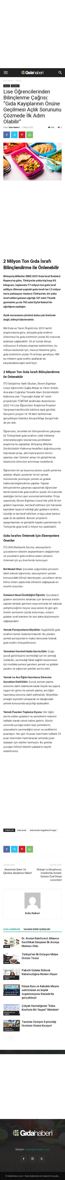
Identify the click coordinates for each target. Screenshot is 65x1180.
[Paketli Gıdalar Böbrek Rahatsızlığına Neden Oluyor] (11, 974)
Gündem (15, 86)
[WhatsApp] (29, 134)
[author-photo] (32, 908)
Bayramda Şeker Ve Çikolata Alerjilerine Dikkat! (17, 871)
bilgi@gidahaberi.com (37, 1149)
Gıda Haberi (14, 127)
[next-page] (11, 1038)
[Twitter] (14, 134)
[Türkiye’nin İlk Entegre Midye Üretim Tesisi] (11, 958)
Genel (18, 80)
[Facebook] (6, 134)
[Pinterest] (22, 134)
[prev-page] (5, 1038)
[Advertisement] (32, 34)
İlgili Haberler (11, 929)
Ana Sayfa (8, 80)
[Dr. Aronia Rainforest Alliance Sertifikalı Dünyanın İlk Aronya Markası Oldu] (11, 942)
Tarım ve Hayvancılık (9, 1029)
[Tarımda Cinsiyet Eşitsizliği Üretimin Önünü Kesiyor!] (11, 1025)
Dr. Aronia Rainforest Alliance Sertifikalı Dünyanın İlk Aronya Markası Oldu (40, 942)
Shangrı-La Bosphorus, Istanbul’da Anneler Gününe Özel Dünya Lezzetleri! (49, 874)
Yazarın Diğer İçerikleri (37, 929)
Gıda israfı (21, 830)
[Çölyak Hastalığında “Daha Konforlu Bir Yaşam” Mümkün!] (11, 1009)
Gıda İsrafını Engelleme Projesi (43, 830)
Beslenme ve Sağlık (9, 978)
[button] (5, 72)
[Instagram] (32, 1158)
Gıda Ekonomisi (10, 994)
